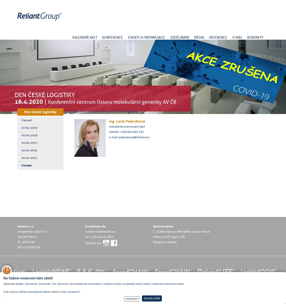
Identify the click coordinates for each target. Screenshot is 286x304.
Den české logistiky (40, 112)
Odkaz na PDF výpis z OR (169, 237)
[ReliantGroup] (40, 21)
